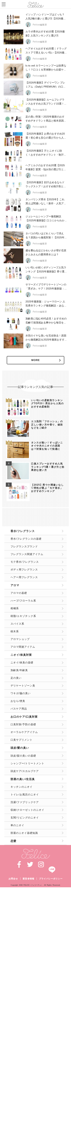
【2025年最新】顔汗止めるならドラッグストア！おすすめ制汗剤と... (45, 184)
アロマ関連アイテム (23, 646)
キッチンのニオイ (21, 786)
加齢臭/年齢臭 (19, 670)
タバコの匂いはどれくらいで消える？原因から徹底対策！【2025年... (46, 235)
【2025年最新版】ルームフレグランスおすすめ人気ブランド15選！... (45, 101)
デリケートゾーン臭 (23, 685)
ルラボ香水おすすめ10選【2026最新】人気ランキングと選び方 (45, 33)
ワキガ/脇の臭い (21, 693)
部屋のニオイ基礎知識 (24, 832)
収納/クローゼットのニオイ (27, 809)
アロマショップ (20, 639)
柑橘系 (15, 608)
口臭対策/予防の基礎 (23, 724)
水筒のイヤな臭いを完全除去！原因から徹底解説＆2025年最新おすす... (46, 337)
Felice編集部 (40, 24)
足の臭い (16, 677)
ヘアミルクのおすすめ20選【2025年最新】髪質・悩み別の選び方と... (45, 167)
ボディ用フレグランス (24, 569)
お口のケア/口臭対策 (24, 716)
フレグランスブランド (24, 546)
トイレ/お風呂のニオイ (25, 794)
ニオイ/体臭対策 (21, 654)
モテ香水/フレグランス (25, 561)
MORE (35, 360)
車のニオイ (17, 825)
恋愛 (13, 840)
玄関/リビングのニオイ (25, 817)
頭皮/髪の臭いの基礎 (23, 755)
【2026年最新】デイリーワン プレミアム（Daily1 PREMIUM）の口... (45, 84)
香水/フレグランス (23, 531)
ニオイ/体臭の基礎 (22, 662)
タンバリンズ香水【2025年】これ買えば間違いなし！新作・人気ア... (45, 201)
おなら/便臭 (18, 700)
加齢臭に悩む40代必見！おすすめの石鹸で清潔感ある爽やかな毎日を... (46, 320)
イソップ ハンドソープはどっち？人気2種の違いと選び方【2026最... (45, 16)
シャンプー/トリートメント (27, 763)
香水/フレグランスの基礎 (26, 538)
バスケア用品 (19, 708)
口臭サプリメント (21, 739)
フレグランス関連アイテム (27, 554)
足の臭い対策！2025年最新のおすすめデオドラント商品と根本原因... (45, 118)
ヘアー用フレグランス (24, 577)
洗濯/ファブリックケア (25, 802)
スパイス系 (17, 623)
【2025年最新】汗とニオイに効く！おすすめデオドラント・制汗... (45, 152)
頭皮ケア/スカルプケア (25, 771)
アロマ (15, 585)
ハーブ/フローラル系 (23, 600)
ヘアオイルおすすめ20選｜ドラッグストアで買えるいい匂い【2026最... (46, 50)
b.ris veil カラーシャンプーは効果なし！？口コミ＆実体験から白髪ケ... (45, 67)
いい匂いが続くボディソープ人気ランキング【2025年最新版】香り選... (46, 269)
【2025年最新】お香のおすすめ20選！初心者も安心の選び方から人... (45, 135)
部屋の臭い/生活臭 (23, 779)
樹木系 (15, 631)
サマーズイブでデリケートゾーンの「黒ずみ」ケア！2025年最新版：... (46, 286)
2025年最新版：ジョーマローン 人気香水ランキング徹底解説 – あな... (45, 303)
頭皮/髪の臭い (20, 747)
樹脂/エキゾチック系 (23, 616)
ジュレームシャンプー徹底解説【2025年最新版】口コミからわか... (46, 218)
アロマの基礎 (19, 592)
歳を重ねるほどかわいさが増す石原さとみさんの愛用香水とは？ (45, 252)
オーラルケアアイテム (24, 732)
